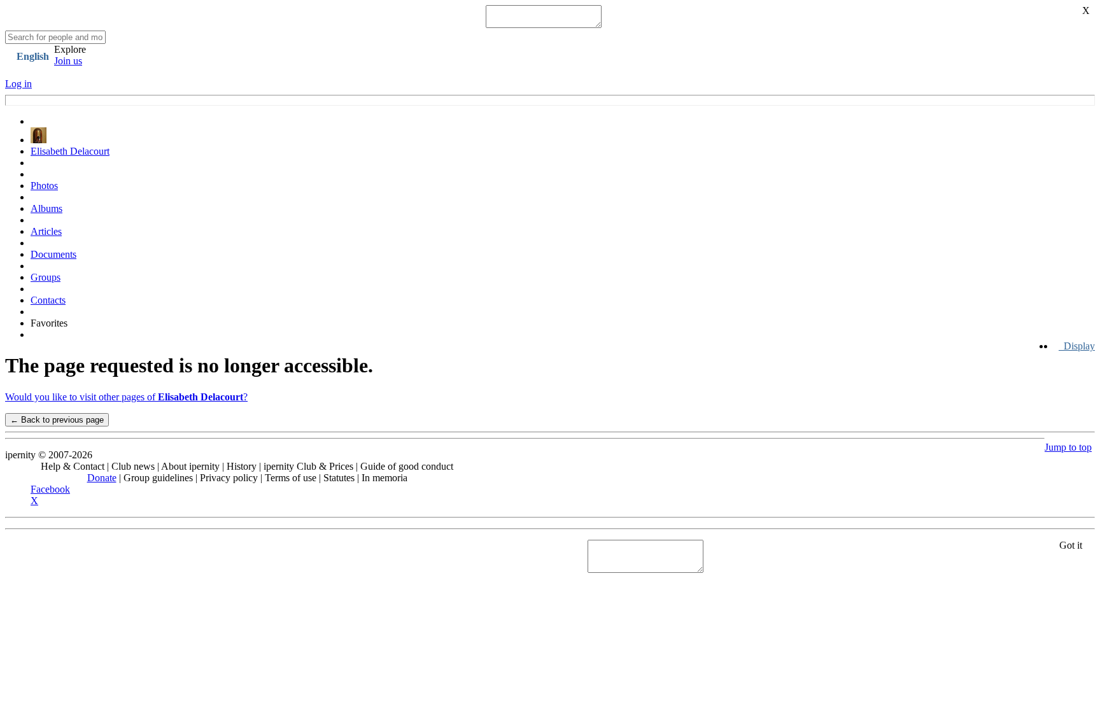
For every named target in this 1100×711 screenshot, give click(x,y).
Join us (68, 60)
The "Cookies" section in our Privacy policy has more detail (123, 551)
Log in (18, 83)
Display (1077, 346)
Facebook (50, 489)
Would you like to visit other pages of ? (126, 396)
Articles (46, 231)
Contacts (48, 300)
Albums (46, 208)
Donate (101, 477)
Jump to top (1068, 447)
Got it (1070, 545)
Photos (44, 185)
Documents (53, 254)
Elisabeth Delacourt (70, 151)
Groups (45, 277)
